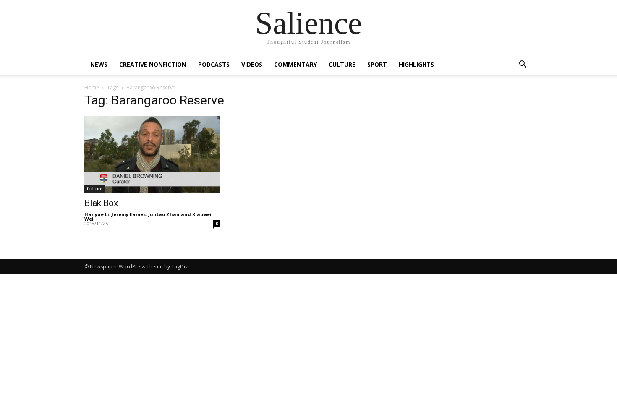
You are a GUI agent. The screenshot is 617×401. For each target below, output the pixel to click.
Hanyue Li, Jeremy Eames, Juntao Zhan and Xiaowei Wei (148, 216)
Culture (342, 64)
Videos (251, 64)
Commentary (295, 64)
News (98, 64)
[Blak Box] (152, 154)
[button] (522, 65)
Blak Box (101, 203)
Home (91, 87)
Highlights (416, 64)
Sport (377, 64)
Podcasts (214, 64)
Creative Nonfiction (152, 64)
